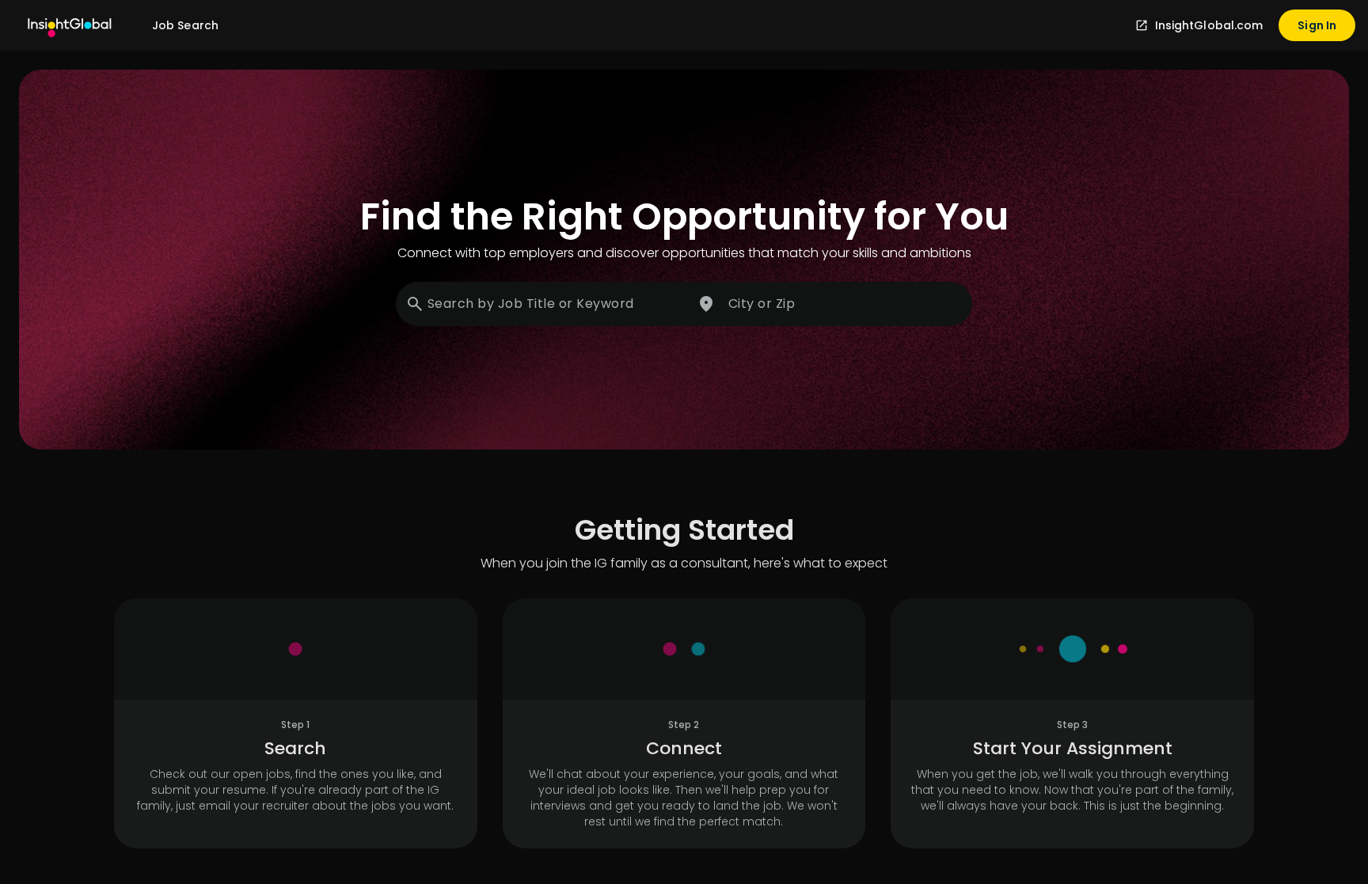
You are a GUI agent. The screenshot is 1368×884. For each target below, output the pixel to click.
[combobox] (543, 303)
